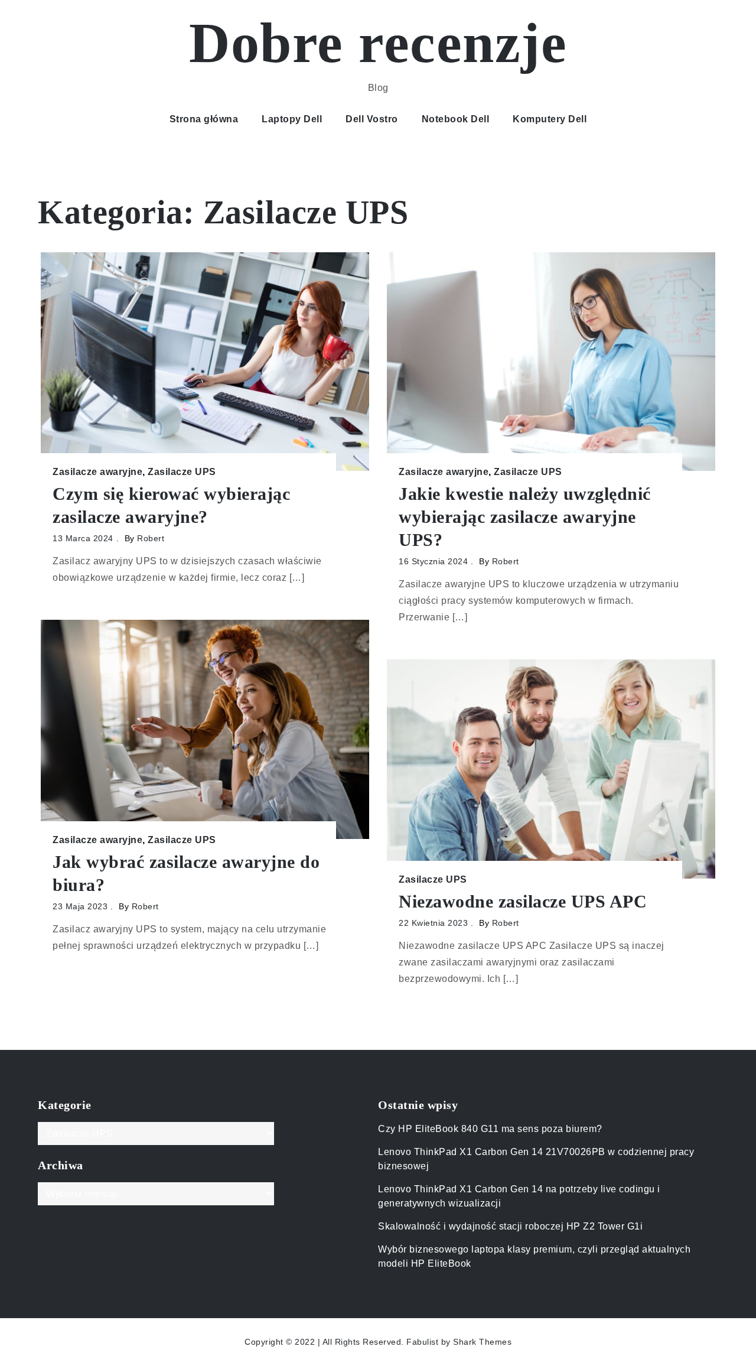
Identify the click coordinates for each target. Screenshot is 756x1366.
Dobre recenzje (378, 42)
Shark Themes (482, 1342)
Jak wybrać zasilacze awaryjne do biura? (186, 873)
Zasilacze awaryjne (97, 472)
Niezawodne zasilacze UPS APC (523, 901)
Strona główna (204, 119)
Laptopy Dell (292, 119)
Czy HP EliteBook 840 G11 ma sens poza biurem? (490, 1129)
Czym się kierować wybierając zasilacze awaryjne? (171, 505)
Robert (150, 538)
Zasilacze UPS (182, 472)
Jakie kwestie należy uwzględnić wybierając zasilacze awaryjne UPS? (525, 516)
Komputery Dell (549, 119)
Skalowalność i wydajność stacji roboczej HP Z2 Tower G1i (510, 1226)
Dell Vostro (372, 119)
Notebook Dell (456, 119)
